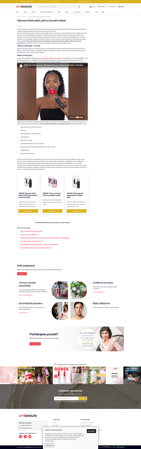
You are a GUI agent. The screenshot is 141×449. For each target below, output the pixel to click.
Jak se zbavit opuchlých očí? (29, 234)
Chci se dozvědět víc (25, 295)
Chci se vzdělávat (98, 292)
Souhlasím (91, 431)
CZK (93, 6)
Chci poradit (23, 312)
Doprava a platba (86, 425)
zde (52, 441)
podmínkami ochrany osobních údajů (77, 401)
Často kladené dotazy (87, 422)
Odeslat (82, 398)
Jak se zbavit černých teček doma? (31, 231)
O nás (55, 422)
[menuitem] (18, 12)
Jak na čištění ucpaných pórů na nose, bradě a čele (36, 247)
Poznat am (22, 273)
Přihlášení (102, 6)
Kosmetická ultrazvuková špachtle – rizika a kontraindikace (39, 244)
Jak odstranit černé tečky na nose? (31, 241)
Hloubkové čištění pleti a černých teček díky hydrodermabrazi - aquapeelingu (45, 238)
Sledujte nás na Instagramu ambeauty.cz (72, 364)
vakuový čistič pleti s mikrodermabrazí (49, 58)
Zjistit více (28, 211)
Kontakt (55, 425)
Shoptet (122, 447)
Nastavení (49, 445)
